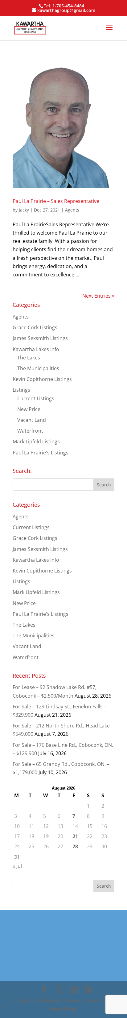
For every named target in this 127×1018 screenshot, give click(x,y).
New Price (28, 409)
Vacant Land (31, 420)
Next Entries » (98, 295)
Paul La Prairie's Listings (40, 452)
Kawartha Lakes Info (36, 349)
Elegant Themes (62, 1000)
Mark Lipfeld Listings (36, 441)
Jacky (24, 210)
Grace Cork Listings (35, 327)
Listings (21, 389)
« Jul (17, 866)
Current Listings (35, 398)
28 (75, 846)
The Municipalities (38, 368)
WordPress (63, 1008)
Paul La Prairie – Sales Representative (56, 201)
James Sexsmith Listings (40, 338)
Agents (72, 210)
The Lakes (28, 357)
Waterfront (30, 430)
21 (75, 836)
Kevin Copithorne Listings (42, 379)
